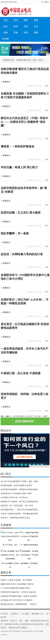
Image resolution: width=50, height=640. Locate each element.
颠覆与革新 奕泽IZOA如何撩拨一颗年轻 (17, 584)
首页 (5, 20)
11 (24, 416)
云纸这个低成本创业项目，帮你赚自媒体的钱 (19, 514)
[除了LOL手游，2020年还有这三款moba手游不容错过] (10, 533)
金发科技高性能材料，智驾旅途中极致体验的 (19, 489)
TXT (42, 614)
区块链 (5, 39)
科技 (26, 26)
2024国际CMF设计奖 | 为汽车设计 (14, 498)
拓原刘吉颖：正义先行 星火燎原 (21, 212)
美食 (16, 32)
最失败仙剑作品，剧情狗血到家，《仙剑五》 (19, 604)
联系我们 (14, 614)
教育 (36, 20)
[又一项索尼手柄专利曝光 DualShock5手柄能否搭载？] (29, 533)
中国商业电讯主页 (23, 60)
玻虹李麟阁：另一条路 (15, 233)
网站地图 (35, 614)
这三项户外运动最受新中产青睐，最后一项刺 (19, 481)
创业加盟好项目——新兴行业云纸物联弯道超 (19, 510)
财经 (26, 20)
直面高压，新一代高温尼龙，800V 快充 (17, 506)
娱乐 (5, 26)
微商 (36, 32)
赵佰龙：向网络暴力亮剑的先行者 (22, 254)
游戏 (5, 32)
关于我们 (4, 614)
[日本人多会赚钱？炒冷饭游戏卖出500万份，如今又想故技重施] (10, 551)
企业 (36, 26)
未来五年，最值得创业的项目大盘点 (15, 518)
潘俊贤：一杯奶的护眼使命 (17, 146)
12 (26, 416)
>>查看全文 (5, 82)
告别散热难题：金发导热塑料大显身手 (16, 485)
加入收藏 (44, 2)
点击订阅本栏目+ (25, 421)
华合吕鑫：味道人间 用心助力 (19, 167)
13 (27, 416)
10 (23, 416)
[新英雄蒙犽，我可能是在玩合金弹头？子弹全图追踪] (29, 551)
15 (31, 416)
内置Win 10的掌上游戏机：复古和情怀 (16, 580)
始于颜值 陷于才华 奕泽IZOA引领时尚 (16, 600)
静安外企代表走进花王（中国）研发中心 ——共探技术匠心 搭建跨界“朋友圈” (24, 121)
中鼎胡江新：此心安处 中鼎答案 (21, 373)
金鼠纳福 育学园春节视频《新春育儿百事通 (19, 596)
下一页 (34, 416)
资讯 (16, 20)
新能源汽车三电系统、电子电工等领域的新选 (19, 502)
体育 (16, 26)
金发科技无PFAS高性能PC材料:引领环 (16, 494)
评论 (46, 86)
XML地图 (25, 614)
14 (29, 416)
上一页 (12, 416)
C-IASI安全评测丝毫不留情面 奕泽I (15, 588)
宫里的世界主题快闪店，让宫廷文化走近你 (18, 592)
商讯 (26, 32)
